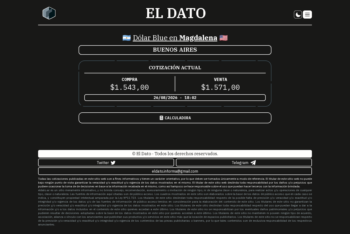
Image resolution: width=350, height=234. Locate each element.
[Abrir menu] (307, 14)
